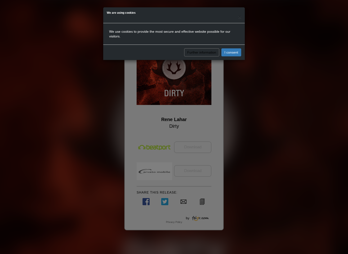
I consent (231, 52)
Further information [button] (201, 52)
